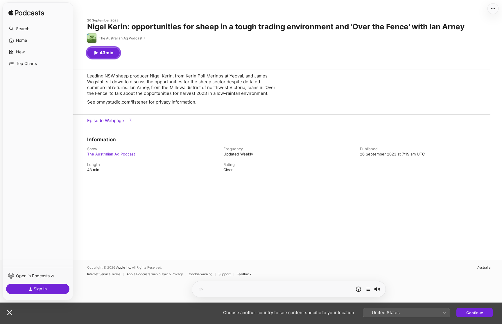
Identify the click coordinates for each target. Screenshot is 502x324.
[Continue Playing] (368, 289)
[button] (37, 29)
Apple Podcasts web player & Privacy (155, 274)
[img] (26, 13)
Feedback (244, 274)
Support (224, 274)
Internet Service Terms (104, 274)
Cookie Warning (200, 274)
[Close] (9, 312)
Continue (474, 312)
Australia (483, 267)
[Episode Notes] (358, 289)
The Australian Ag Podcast (111, 154)
